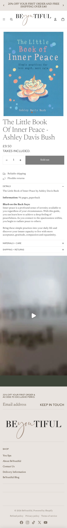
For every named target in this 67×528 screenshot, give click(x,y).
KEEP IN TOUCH (52, 405)
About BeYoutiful (12, 461)
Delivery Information (14, 472)
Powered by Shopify (43, 511)
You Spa (7, 456)
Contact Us (9, 466)
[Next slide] (63, 5)
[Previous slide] (4, 5)
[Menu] (4, 19)
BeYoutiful (27, 511)
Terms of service (49, 516)
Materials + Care (12, 243)
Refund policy (16, 516)
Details (7, 186)
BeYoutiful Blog (11, 477)
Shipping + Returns (13, 249)
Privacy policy (32, 516)
